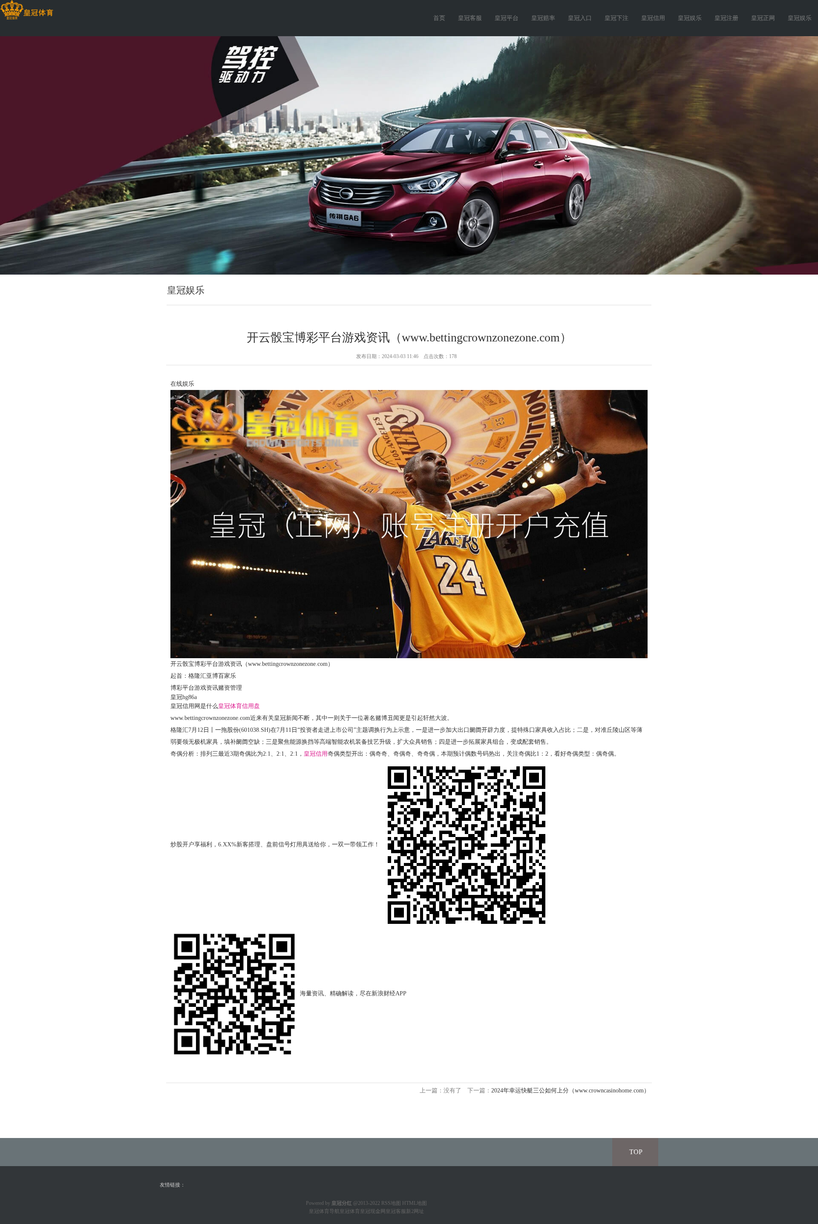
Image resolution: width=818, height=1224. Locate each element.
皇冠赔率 (543, 18)
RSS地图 (391, 1203)
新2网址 (415, 1211)
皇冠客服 (470, 18)
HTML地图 (414, 1203)
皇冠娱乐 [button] (800, 18)
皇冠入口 (580, 18)
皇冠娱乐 (690, 18)
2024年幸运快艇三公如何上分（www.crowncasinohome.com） (570, 1090)
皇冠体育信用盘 (239, 706)
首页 (439, 18)
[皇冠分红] (26, 10)
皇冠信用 (653, 18)
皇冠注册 (726, 18)
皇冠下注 (616, 18)
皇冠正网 (763, 18)
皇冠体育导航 (324, 1211)
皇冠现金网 (373, 1211)
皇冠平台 (506, 18)
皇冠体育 (350, 1211)
